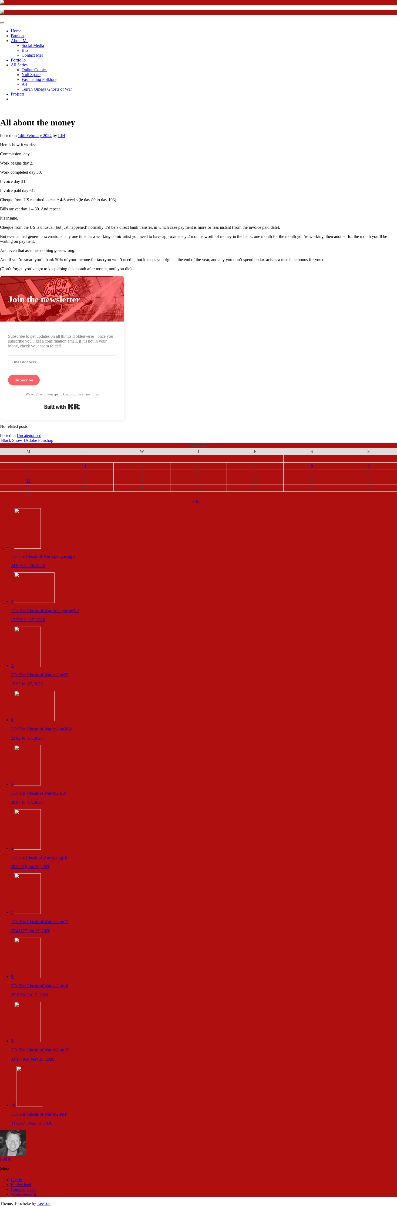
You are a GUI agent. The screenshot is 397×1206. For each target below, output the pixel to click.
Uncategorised (29, 435)
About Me (19, 40)
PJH (61, 135)
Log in (5, 1158)
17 (28, 480)
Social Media (33, 45)
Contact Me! (32, 55)
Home (16, 31)
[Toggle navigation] (2, 23)
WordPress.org (23, 1194)
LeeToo (44, 1203)
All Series (19, 65)
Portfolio (18, 60)
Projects (17, 94)
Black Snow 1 (12, 440)
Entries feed (21, 1184)
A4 (24, 84)
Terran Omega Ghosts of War (47, 89)
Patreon (17, 35)
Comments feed (24, 1189)
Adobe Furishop (39, 440)
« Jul (196, 501)
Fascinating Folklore (39, 79)
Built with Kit (62, 407)
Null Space (31, 74)
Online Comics (34, 69)
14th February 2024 (35, 135)
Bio (25, 50)
